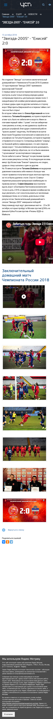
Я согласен (8, 714)
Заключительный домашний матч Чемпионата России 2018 (25, 275)
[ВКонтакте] (3, 542)
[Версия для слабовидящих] (50, 4)
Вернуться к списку (16, 530)
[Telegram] (11, 542)
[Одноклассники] (7, 542)
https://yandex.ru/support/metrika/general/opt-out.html (20, 703)
